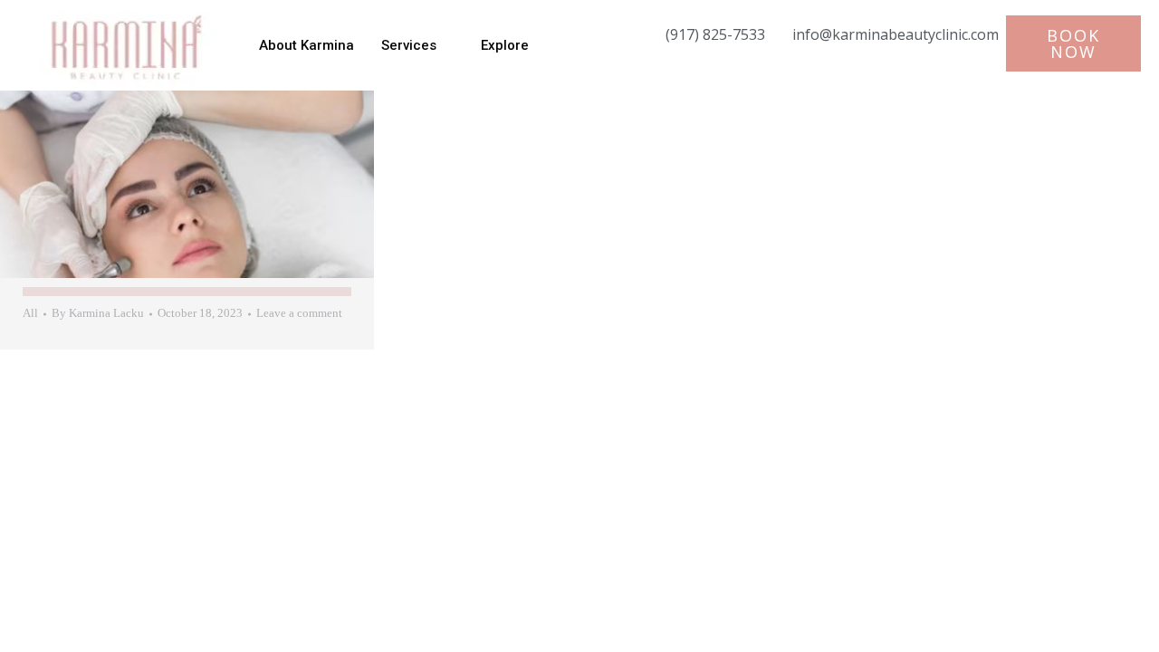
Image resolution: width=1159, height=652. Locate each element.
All (30, 313)
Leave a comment (299, 313)
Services (408, 45)
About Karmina (306, 45)
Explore (505, 45)
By (98, 313)
